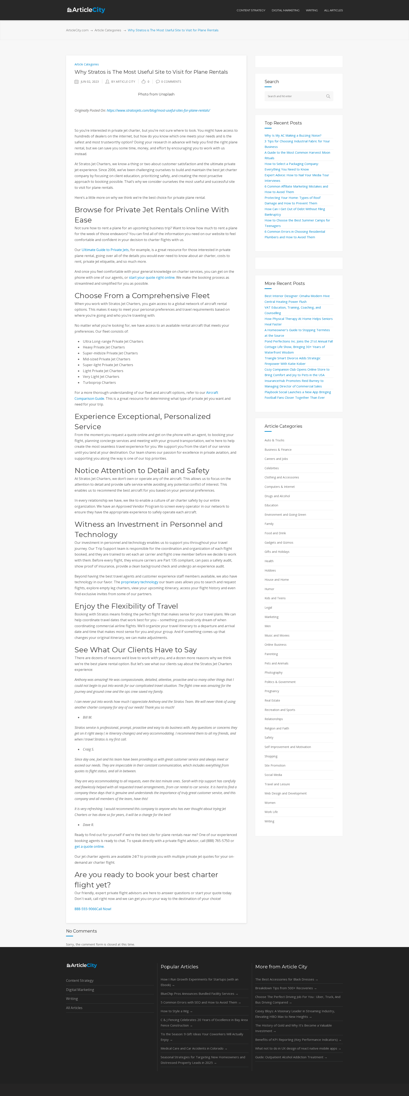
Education (271, 505)
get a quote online (89, 846)
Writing (269, 821)
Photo (143, 94)
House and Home (277, 580)
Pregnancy (272, 691)
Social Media (273, 775)
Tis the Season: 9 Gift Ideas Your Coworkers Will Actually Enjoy (202, 1037)
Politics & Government (280, 682)
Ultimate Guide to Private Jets (105, 249)
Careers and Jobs (276, 459)
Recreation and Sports (280, 710)
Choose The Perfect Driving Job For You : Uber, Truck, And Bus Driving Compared (297, 999)
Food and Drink (275, 533)
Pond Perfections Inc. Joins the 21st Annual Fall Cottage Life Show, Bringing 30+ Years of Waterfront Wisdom (299, 346)
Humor (269, 589)
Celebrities (272, 468)
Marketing (271, 617)
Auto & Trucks (274, 440)
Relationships (274, 719)
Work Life (271, 812)
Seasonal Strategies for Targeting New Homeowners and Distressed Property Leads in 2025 (203, 1060)
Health (269, 561)
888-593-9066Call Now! (93, 909)
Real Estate (272, 700)
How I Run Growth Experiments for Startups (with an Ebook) (199, 982)
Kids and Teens (275, 598)
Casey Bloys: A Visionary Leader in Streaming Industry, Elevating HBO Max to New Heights (295, 1014)
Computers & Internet (280, 487)
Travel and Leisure (277, 784)
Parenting (271, 654)
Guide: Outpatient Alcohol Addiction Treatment (291, 1057)
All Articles (74, 1007)
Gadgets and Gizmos (279, 542)
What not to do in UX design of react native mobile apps (298, 1048)
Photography (273, 672)
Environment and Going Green (285, 515)
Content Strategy (80, 980)
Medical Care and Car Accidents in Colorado (194, 1048)
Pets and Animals (276, 663)
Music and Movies (277, 635)
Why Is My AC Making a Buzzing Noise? (293, 135)
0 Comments (171, 81)
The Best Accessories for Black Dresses (286, 979)
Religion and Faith (277, 728)
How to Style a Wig (177, 1011)
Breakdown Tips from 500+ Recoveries (286, 988)
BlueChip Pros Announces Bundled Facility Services (199, 993)
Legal (268, 607)
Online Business (276, 645)
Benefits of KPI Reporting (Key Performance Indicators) (298, 1039)
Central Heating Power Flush (286, 301)
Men (268, 626)
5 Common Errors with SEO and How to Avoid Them (201, 1002)
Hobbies (270, 570)
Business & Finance (278, 450)
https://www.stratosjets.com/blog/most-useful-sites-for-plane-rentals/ (158, 110)
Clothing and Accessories (282, 477)
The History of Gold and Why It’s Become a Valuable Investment (293, 1028)
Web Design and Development (286, 793)
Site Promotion (275, 765)
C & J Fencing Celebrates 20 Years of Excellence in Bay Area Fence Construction (204, 1022)
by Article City (123, 81)
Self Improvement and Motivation (288, 747)
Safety (269, 737)
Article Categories (108, 30)
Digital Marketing (80, 989)
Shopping (271, 756)
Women (270, 803)
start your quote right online (152, 277)
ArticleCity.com (77, 30)
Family (269, 524)
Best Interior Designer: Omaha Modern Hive (297, 296)
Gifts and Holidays (277, 552)
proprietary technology (139, 582)
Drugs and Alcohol (277, 496)
